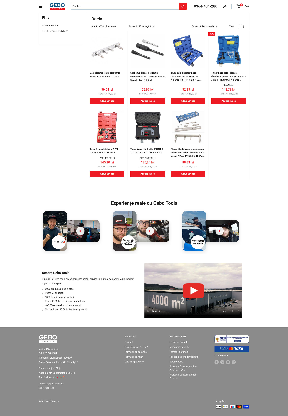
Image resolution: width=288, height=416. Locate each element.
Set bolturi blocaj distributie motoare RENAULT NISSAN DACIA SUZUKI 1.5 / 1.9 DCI (147, 76)
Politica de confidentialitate (184, 356)
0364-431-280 (205, 6)
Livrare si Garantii (179, 342)
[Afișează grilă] (238, 26)
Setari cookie (176, 361)
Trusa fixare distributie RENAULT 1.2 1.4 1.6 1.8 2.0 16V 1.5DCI (146, 151)
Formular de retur (133, 356)
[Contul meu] (224, 6)
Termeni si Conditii (179, 351)
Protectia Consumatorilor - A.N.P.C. (183, 376)
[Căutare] (183, 6)
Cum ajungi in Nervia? (136, 347)
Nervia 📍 (60, 377)
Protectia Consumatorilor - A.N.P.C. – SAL (183, 368)
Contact (128, 342)
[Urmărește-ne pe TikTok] (234, 362)
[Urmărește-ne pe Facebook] (216, 362)
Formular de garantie (135, 351)
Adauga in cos (107, 101)
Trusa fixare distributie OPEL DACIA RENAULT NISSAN (104, 151)
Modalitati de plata (179, 347)
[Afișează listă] (243, 26)
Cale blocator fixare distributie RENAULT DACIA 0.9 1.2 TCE (105, 75)
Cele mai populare (134, 361)
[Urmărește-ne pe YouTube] (228, 362)
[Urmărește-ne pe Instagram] (222, 362)
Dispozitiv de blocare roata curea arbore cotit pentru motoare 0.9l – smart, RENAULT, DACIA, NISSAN (188, 153)
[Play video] (80, 231)
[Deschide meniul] (40, 6)
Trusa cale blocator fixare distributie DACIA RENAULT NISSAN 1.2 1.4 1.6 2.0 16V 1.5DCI (185, 77)
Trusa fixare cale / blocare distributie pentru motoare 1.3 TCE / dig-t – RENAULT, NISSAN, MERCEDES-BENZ (228, 77)
